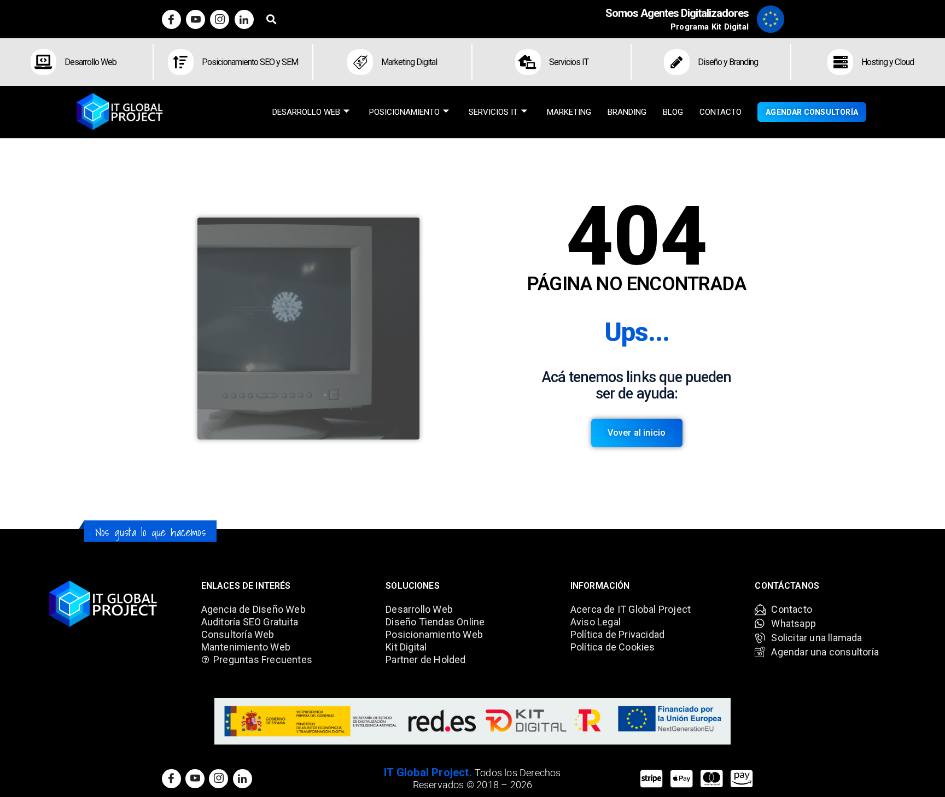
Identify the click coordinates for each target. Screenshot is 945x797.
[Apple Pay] (682, 779)
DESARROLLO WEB (306, 112)
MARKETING (569, 112)
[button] (271, 19)
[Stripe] (652, 779)
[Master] (712, 779)
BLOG (673, 112)
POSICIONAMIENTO (404, 112)
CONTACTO (720, 112)
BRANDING (627, 112)
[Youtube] (195, 19)
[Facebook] (171, 19)
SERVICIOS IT (493, 112)
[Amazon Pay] (742, 779)
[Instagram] (219, 19)
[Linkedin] (244, 19)
